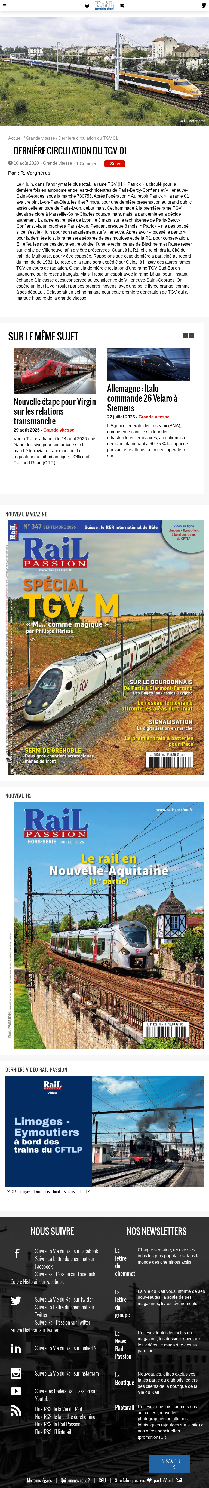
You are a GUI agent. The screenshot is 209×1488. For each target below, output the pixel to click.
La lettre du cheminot (125, 1262)
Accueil (15, 138)
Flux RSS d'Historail (53, 1432)
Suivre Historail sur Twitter (35, 1330)
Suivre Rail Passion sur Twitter (62, 1322)
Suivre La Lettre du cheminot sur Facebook (64, 1262)
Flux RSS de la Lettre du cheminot (66, 1416)
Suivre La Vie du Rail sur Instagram (67, 1373)
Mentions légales (39, 1480)
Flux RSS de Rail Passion (57, 1424)
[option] (55, 408)
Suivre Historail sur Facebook (37, 1281)
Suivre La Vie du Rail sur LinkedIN (66, 1348)
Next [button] (191, 335)
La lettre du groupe (122, 1303)
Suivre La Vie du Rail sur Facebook (66, 1251)
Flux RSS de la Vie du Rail (58, 1409)
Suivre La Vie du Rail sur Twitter (64, 1299)
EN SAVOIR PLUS (169, 1464)
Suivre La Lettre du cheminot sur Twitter (64, 1311)
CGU (102, 1480)
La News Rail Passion (123, 1345)
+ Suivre (115, 163)
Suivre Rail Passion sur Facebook (65, 1274)
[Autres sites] (87, 5)
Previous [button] (185, 335)
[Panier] (122, 5)
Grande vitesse (40, 138)
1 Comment (87, 163)
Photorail (124, 1407)
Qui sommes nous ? (75, 1480)
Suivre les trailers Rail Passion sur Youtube (66, 1395)
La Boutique (124, 1379)
